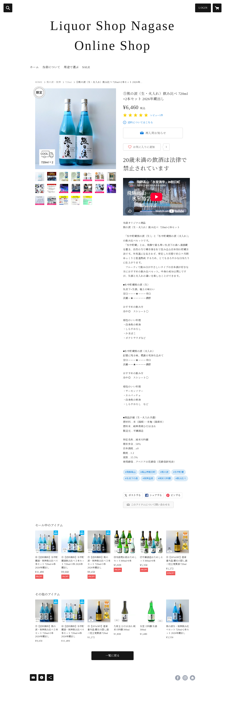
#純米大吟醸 (164, 478)
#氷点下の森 (131, 478)
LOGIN (203, 7)
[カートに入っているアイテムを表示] (217, 8)
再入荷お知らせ (156, 133)
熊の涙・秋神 (54, 82)
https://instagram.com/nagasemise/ (185, 677)
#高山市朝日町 (147, 472)
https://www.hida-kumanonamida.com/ (192, 677)
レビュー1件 (156, 115)
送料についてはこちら (140, 122)
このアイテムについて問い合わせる (150, 504)
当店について (51, 67)
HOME (38, 82)
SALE (86, 67)
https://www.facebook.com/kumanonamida (177, 677)
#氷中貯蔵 (178, 472)
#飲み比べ (181, 478)
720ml (68, 82)
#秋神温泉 (148, 478)
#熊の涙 (164, 472)
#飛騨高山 (130, 472)
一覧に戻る (112, 655)
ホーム (34, 67)
